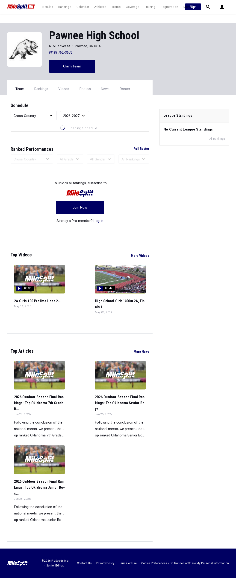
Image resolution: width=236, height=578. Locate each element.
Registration (169, 7)
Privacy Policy (105, 563)
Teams (116, 7)
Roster (125, 89)
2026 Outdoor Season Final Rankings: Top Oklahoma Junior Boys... (39, 487)
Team (19, 89)
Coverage (132, 7)
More (187, 7)
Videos (63, 89)
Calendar (83, 7)
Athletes (100, 7)
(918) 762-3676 (60, 52)
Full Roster (141, 149)
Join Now (80, 207)
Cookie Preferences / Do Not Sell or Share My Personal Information (185, 563)
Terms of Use (128, 563)
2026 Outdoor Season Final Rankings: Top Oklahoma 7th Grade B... (39, 403)
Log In (98, 221)
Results (47, 7)
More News (141, 352)
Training (149, 7)
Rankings (64, 7)
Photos (85, 89)
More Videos (140, 256)
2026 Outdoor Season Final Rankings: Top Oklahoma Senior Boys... (120, 403)
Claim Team (72, 66)
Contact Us (84, 563)
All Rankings (217, 138)
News (105, 89)
